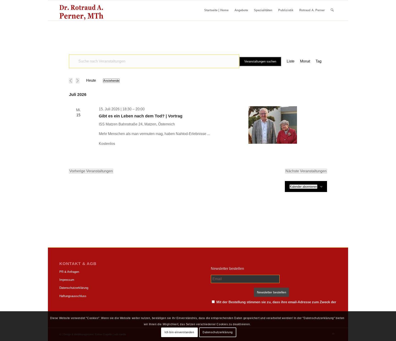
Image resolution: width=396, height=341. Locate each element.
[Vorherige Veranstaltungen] (70, 80)
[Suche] (332, 10)
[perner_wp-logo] (81, 10)
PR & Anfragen (69, 271)
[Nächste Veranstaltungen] (77, 80)
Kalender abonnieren (303, 186)
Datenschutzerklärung (73, 288)
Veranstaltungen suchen (260, 61)
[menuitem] (216, 10)
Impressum (66, 279)
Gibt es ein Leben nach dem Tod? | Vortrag (140, 116)
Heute (91, 80)
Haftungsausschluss (72, 296)
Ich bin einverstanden (179, 332)
